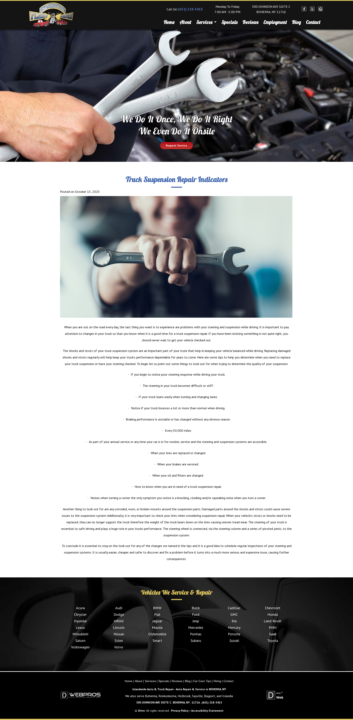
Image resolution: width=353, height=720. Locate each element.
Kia (234, 621)
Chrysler (80, 614)
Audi (118, 608)
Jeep (195, 621)
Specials (229, 22)
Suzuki (234, 640)
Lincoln (118, 627)
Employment (275, 22)
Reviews (250, 22)
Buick (196, 608)
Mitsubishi (80, 634)
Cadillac (234, 608)
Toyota (272, 640)
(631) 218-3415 (190, 9)
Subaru (196, 640)
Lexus (80, 627)
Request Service (176, 145)
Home (169, 22)
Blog (296, 22)
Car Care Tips (202, 681)
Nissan (119, 634)
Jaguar (157, 621)
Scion (119, 640)
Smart (157, 640)
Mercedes (195, 627)
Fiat (157, 614)
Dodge (119, 614)
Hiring (217, 681)
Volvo (118, 647)
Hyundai (80, 621)
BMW (157, 608)
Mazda (157, 627)
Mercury (234, 627)
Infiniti (119, 621)
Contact (313, 22)
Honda (272, 614)
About (185, 22)
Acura (80, 608)
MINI (273, 627)
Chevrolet (272, 608)
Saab (272, 634)
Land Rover (273, 621)
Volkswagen (80, 647)
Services (204, 22)
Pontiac (196, 634)
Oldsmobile (157, 634)
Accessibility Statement (207, 710)
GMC (234, 614)
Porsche (234, 634)
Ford (195, 614)
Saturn (80, 640)
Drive (141, 710)
